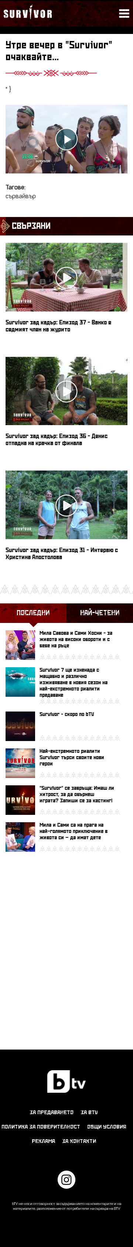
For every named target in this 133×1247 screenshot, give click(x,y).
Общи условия (106, 1126)
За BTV (89, 1112)
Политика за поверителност (40, 1126)
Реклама (43, 1141)
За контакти (79, 1141)
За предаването (52, 1112)
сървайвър (21, 197)
